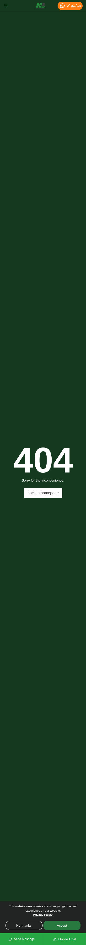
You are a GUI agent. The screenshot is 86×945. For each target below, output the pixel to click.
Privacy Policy (43, 915)
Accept (62, 925)
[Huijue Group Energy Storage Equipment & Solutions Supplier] (40, 6)
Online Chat (66, 939)
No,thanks (24, 925)
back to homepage (43, 493)
